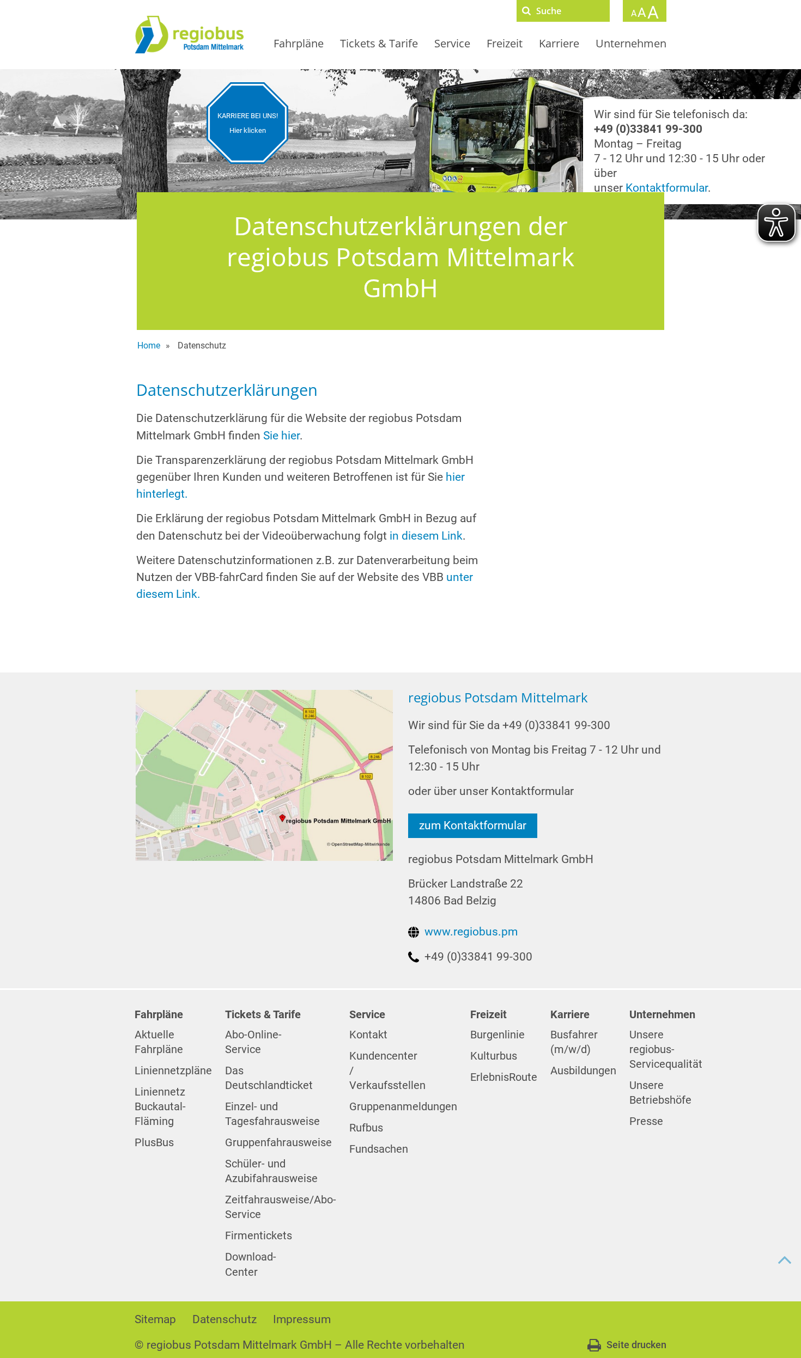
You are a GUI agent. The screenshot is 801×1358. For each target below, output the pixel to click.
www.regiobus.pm (471, 931)
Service (452, 43)
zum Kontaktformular (472, 825)
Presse (646, 1121)
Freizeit (505, 43)
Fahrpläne (299, 43)
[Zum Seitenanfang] (784, 1260)
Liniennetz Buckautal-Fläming (160, 1107)
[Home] (189, 34)
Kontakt (368, 1035)
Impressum (302, 1319)
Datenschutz (224, 1319)
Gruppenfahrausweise (278, 1142)
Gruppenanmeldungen (403, 1106)
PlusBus (154, 1142)
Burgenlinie (497, 1035)
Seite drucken (636, 1344)
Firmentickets (258, 1235)
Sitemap (155, 1319)
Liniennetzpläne (173, 1071)
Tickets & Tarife (379, 43)
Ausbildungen (583, 1071)
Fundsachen (378, 1149)
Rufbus (366, 1128)
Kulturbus (493, 1056)
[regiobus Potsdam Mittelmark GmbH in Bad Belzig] (264, 774)
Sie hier (281, 435)
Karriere (559, 43)
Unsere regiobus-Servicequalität (665, 1050)
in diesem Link (426, 535)
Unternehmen (631, 43)
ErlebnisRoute (503, 1077)
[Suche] (526, 11)
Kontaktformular (667, 187)
